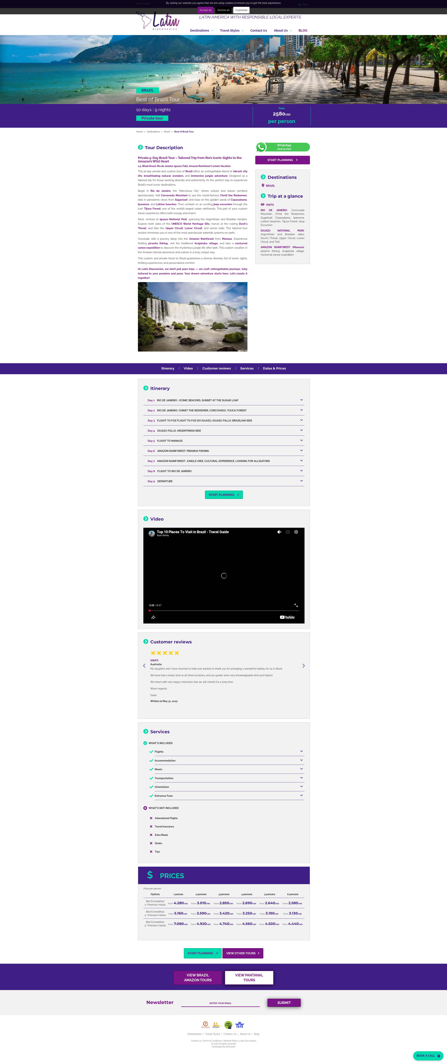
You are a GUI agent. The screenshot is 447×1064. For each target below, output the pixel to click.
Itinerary (167, 368)
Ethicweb (230, 1035)
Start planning (281, 160)
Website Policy (230, 1029)
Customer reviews (216, 368)
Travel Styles (230, 30)
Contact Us (258, 30)
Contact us (196, 1029)
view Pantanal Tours (249, 965)
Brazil (167, 131)
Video (188, 368)
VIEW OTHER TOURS (241, 941)
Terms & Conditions (212, 1029)
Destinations (200, 30)
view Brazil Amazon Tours (198, 965)
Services (247, 368)
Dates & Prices (274, 368)
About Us (281, 30)
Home (139, 131)
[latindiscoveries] (157, 20)
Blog (303, 30)
